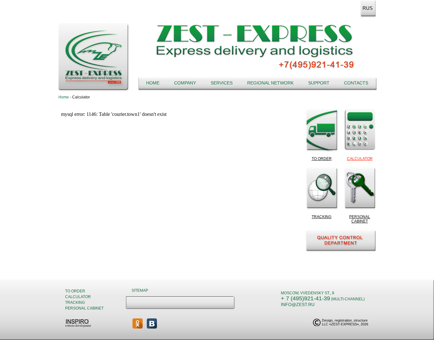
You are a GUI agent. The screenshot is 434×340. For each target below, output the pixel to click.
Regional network (270, 82)
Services (222, 82)
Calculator (78, 297)
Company (185, 82)
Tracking (75, 302)
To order (75, 291)
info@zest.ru (298, 304)
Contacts (356, 82)
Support (318, 82)
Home (152, 82)
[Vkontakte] (152, 323)
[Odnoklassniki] (137, 323)
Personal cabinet (84, 308)
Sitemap (140, 290)
